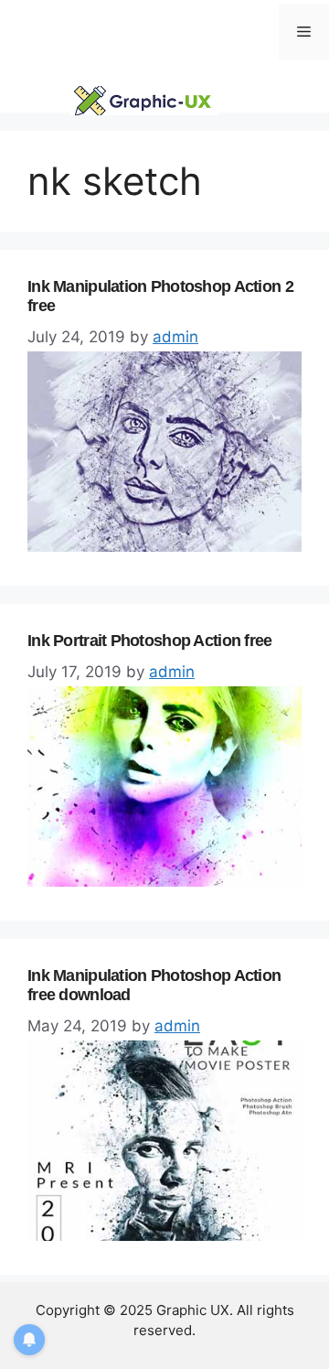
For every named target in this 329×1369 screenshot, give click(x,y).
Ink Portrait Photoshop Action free (149, 640)
